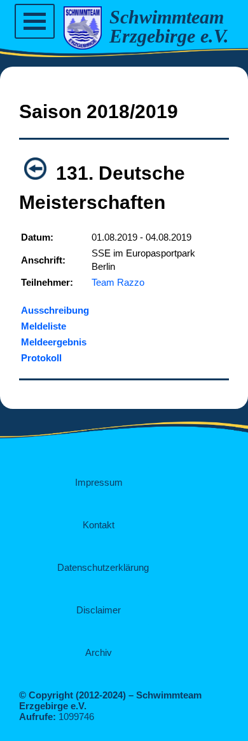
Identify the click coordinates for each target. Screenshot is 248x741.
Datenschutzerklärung (103, 567)
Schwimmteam (166, 16)
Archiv (98, 652)
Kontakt (98, 524)
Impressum (99, 482)
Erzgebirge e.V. (169, 35)
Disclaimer (98, 609)
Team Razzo (118, 282)
